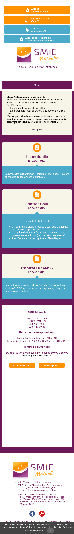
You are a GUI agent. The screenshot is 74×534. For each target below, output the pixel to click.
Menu (37, 85)
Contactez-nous (22, 365)
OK (50, 530)
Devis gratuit (51, 365)
